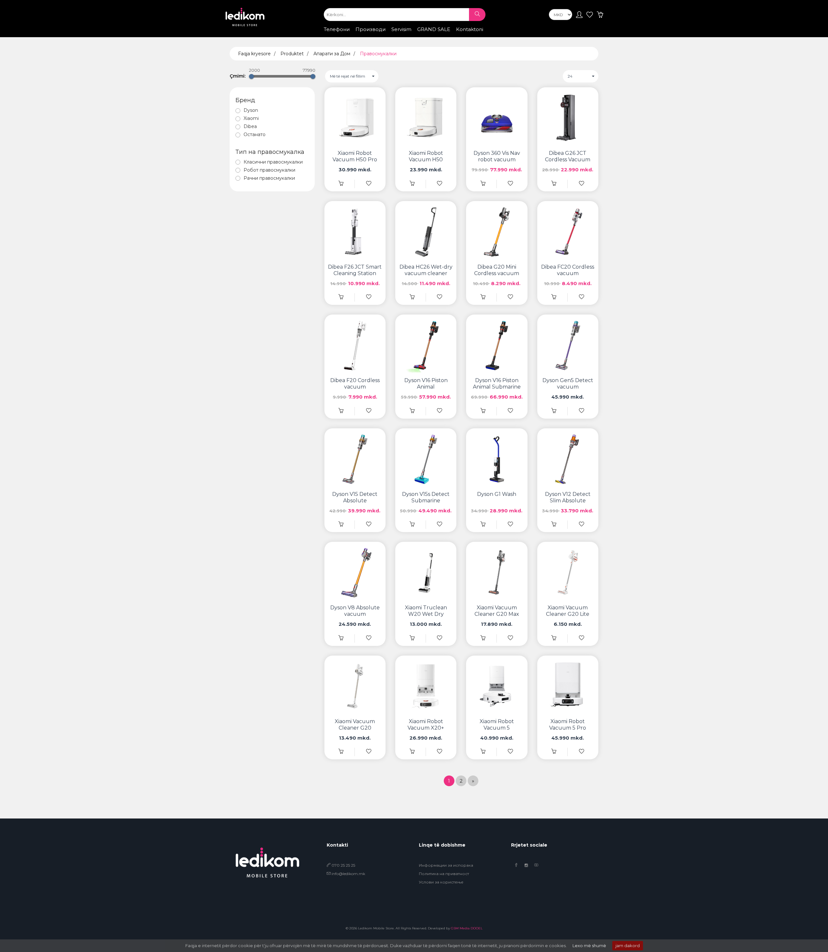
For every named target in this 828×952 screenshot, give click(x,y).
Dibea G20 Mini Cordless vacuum (496, 270)
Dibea (250, 126)
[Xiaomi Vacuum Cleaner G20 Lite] (553, 638)
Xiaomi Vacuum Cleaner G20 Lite (567, 610)
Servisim (401, 29)
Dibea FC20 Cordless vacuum (567, 270)
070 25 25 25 (343, 865)
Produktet (292, 54)
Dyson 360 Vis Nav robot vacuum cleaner (497, 159)
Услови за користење (441, 882)
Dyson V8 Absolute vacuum (355, 610)
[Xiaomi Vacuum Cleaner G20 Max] (482, 638)
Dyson (251, 110)
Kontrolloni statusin (473, 36)
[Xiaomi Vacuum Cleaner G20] (340, 752)
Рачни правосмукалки (269, 178)
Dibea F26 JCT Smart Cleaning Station (355, 270)
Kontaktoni (469, 29)
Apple (336, 35)
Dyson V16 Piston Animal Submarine (497, 383)
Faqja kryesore (254, 54)
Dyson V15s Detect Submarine (426, 497)
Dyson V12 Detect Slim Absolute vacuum (568, 500)
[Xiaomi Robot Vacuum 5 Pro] (553, 752)
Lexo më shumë (589, 945)
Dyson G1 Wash (496, 494)
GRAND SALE (433, 29)
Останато (255, 134)
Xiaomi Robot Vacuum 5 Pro (567, 724)
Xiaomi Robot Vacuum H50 (426, 156)
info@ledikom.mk (348, 873)
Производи (370, 29)
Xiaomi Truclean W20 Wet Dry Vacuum (426, 614)
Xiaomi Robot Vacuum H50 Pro (354, 156)
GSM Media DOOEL (467, 928)
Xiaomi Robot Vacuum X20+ (426, 724)
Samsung (361, 35)
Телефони (337, 29)
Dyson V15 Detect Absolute (354, 497)
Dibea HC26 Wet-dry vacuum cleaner (425, 270)
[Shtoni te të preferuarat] (368, 184)
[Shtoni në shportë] (340, 184)
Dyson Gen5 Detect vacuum (567, 383)
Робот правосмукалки (269, 170)
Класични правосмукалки (273, 162)
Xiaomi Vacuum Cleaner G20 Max (496, 610)
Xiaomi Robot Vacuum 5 (497, 724)
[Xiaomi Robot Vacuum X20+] (412, 752)
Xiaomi (387, 35)
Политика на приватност (444, 873)
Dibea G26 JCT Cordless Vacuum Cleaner (567, 159)
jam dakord (628, 945)
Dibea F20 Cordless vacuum (355, 383)
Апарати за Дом (331, 54)
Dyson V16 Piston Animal (426, 383)
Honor (409, 35)
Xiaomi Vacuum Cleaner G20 (355, 724)
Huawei (432, 35)
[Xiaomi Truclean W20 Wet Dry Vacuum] (412, 638)
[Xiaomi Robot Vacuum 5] (482, 752)
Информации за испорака (446, 865)
